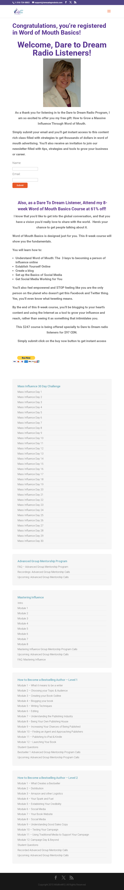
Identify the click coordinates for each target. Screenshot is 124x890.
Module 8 (23, 644)
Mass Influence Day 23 (30, 504)
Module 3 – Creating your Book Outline (39, 695)
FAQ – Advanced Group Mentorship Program (43, 566)
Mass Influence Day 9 (30, 432)
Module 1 (23, 608)
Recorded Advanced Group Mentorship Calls (43, 850)
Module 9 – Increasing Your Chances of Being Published (49, 726)
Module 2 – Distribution (30, 788)
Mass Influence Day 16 (30, 469)
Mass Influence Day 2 (30, 397)
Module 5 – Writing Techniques (35, 706)
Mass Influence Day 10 (30, 438)
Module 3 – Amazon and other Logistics (40, 793)
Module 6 (23, 633)
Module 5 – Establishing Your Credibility (39, 803)
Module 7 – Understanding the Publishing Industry (45, 716)
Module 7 (23, 639)
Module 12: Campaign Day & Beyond (38, 839)
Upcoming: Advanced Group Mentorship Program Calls (48, 757)
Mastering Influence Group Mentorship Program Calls (47, 649)
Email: (16, 174)
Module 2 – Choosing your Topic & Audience (43, 690)
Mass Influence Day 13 (30, 453)
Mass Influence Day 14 (30, 458)
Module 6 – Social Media (32, 809)
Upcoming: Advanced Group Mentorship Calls (43, 577)
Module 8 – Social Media (32, 819)
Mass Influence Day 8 (30, 427)
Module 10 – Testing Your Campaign (38, 829)
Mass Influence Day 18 (30, 479)
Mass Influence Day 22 (30, 499)
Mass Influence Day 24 (30, 510)
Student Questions (28, 747)
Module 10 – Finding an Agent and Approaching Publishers (50, 731)
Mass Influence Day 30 (30, 540)
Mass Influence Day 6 (30, 417)
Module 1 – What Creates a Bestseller (39, 783)
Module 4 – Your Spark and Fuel (35, 798)
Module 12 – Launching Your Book (37, 742)
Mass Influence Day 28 (30, 530)
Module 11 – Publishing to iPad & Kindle (40, 736)
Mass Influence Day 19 (30, 484)
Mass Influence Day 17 (30, 474)
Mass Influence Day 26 (30, 520)
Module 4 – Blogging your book (35, 700)
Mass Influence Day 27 (30, 525)
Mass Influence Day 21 (30, 494)
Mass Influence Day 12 (30, 448)
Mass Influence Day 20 (30, 489)
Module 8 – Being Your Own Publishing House (43, 721)
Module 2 (23, 613)
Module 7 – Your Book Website (35, 814)
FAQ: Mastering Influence (32, 659)
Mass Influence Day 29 (30, 535)
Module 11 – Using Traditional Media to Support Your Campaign (53, 834)
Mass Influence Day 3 (30, 402)
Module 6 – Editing (28, 711)
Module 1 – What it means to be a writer (40, 685)
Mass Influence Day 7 (30, 422)
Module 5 (23, 628)
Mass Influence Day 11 (30, 443)
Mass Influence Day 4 (30, 407)
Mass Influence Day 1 (30, 391)
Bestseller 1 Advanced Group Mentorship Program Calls (49, 752)
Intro (20, 603)
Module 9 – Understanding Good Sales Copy (43, 824)
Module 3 (23, 618)
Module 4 (23, 623)
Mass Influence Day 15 (30, 463)
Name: (16, 163)
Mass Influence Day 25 (30, 515)
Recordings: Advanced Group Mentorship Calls (44, 572)
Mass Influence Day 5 (30, 412)
